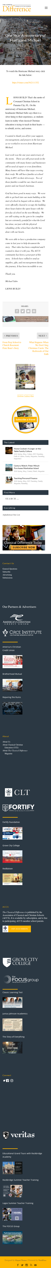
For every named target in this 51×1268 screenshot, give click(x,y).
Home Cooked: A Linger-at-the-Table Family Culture (28, 449)
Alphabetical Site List (11, 514)
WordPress (42, 1260)
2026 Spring (18, 454)
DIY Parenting (38, 454)
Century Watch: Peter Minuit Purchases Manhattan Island (26, 466)
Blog (24, 454)
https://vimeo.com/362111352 (25, 82)
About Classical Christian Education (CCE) (13, 746)
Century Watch (32, 471)
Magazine (34, 456)
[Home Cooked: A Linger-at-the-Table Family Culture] (8, 450)
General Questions (10, 568)
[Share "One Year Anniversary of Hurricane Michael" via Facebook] (17, 311)
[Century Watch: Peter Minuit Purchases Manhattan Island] (8, 467)
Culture (29, 454)
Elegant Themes (21, 1260)
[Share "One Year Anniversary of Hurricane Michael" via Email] (28, 311)
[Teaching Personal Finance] (8, 480)
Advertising (7, 574)
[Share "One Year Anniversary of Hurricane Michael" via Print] (34, 311)
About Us (6, 741)
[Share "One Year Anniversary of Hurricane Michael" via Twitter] (23, 311)
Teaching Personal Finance (25, 478)
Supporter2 (17, 458)
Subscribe (6, 571)
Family (27, 456)
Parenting (41, 456)
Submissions (7, 577)
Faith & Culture (19, 456)
